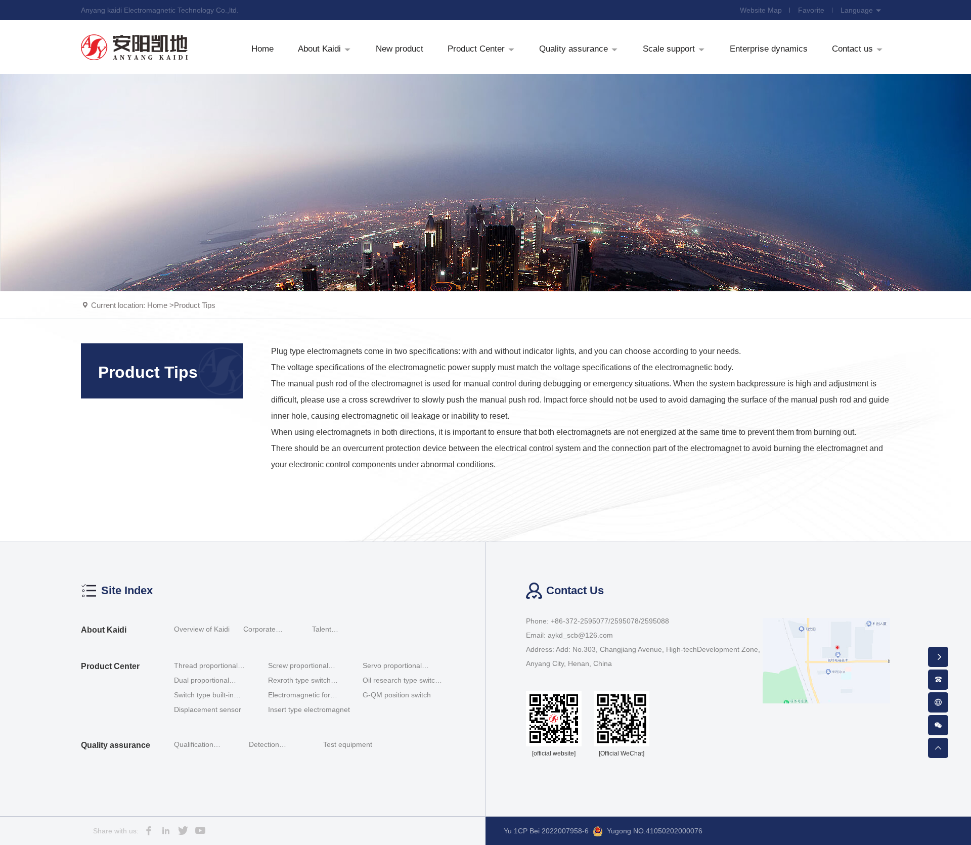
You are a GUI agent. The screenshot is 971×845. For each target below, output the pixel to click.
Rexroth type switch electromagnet (299, 681)
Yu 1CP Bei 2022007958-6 (546, 831)
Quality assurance (115, 745)
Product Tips (194, 305)
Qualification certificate (193, 745)
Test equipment (347, 744)
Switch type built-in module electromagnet (210, 695)
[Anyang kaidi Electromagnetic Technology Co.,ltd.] (134, 47)
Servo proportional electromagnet (392, 666)
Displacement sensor (207, 709)
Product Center (110, 666)
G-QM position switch (397, 695)
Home (157, 305)
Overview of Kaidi (202, 629)
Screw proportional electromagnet (298, 666)
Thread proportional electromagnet (206, 666)
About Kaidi (103, 630)
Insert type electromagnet (309, 709)
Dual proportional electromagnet (201, 681)
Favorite (811, 10)
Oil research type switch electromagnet (401, 681)
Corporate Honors (259, 630)
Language (858, 10)
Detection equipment (266, 745)
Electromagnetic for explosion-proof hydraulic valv (308, 695)
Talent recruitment (330, 630)
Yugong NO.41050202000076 (654, 831)
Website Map (761, 10)
